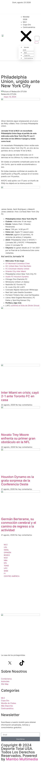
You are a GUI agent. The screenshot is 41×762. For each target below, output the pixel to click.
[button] (26, 36)
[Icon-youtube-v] (28, 663)
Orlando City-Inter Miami (15, 271)
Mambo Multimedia (22, 759)
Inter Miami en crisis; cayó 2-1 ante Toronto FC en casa (20, 396)
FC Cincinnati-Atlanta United (17, 269)
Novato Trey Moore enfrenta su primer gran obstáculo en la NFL (18, 438)
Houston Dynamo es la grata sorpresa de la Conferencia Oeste (17, 480)
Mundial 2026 (26, 18)
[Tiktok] (22, 663)
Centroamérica (29, 27)
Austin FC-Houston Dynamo (17, 276)
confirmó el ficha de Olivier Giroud (25, 305)
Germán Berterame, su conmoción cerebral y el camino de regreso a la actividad (18, 524)
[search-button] (36, 43)
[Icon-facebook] (4, 663)
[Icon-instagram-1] (16, 663)
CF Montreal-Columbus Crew (17, 263)
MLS (24, 22)
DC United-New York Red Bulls (18, 266)
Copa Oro (27, 25)
